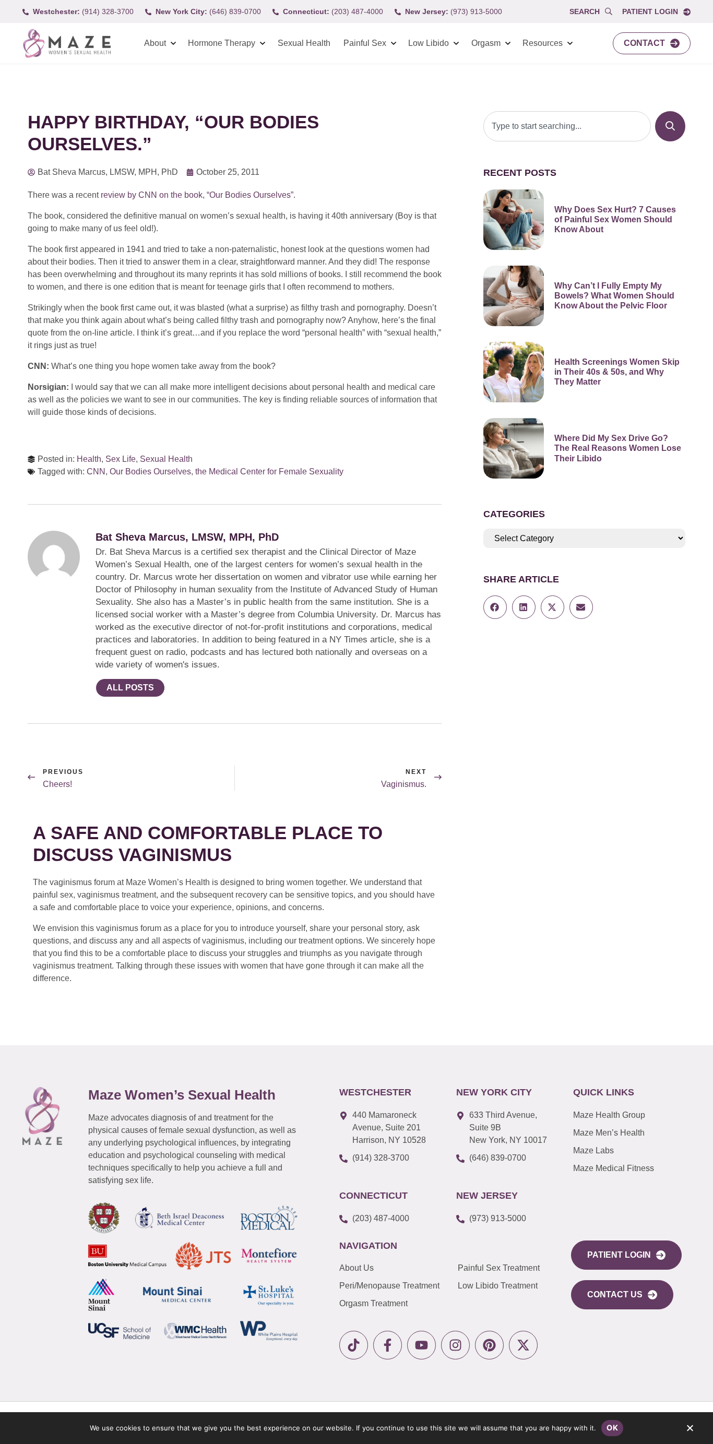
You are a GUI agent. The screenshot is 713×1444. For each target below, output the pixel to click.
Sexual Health (304, 43)
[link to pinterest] (489, 1345)
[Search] (670, 126)
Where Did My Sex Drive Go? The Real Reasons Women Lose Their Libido (617, 448)
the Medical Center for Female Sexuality (269, 471)
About (155, 43)
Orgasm (486, 43)
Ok (612, 1427)
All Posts (130, 687)
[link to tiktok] (353, 1345)
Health (89, 459)
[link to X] (523, 1345)
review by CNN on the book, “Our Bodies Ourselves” (197, 194)
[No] (689, 1430)
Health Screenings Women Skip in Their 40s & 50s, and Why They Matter (617, 371)
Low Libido (428, 43)
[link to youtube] (421, 1345)
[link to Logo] (66, 43)
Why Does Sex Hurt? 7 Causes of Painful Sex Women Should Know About (615, 219)
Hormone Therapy (221, 43)
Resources (542, 43)
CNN (96, 471)
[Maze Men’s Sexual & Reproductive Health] (42, 1115)
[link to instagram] (455, 1345)
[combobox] (567, 126)
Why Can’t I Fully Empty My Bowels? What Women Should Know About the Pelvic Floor (614, 295)
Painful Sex (364, 43)
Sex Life (120, 459)
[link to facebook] (387, 1345)
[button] (495, 607)
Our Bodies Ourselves (150, 471)
